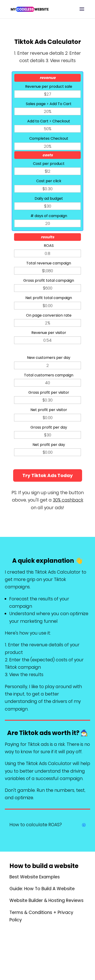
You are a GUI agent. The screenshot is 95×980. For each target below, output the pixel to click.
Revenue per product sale (48, 86)
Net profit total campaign (48, 297)
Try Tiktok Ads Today (47, 475)
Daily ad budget (49, 198)
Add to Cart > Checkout (48, 121)
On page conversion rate (48, 315)
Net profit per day (49, 444)
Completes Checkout (48, 138)
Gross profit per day (48, 427)
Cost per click (48, 181)
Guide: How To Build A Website (42, 889)
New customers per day (48, 357)
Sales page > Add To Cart (48, 103)
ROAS (49, 245)
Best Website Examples (34, 877)
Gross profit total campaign (48, 280)
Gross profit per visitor (48, 392)
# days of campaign (48, 215)
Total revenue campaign (48, 263)
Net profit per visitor (48, 409)
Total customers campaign (48, 375)
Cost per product (49, 163)
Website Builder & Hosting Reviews (46, 900)
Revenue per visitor (48, 332)
